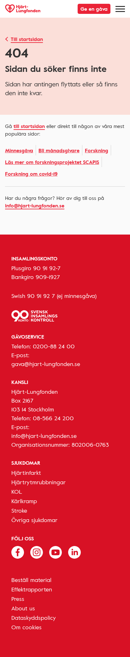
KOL (16, 491)
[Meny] (120, 9)
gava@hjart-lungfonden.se (45, 364)
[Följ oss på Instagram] (36, 551)
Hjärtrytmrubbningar (38, 482)
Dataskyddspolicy (33, 617)
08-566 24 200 (53, 418)
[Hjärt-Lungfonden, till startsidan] (22, 8)
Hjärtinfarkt (26, 472)
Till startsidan (27, 39)
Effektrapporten (31, 589)
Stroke (19, 510)
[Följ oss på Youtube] (55, 551)
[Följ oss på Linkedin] (74, 551)
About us (23, 608)
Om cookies (26, 627)
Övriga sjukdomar (34, 520)
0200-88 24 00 (54, 346)
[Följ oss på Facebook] (17, 551)
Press (17, 599)
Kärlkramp (24, 501)
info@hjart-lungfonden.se (34, 205)
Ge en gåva (94, 9)
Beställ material (31, 580)
